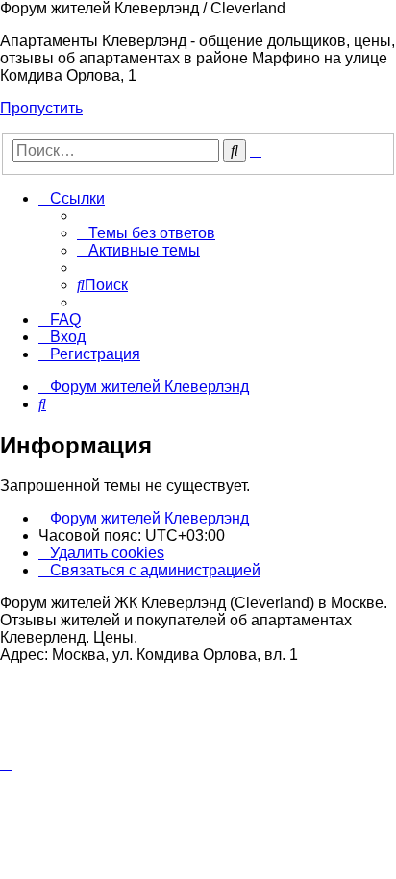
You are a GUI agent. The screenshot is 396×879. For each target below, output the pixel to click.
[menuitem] (146, 233)
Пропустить (41, 108)
